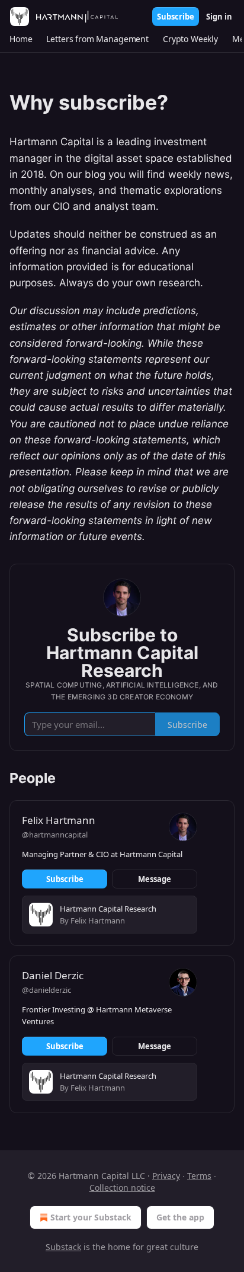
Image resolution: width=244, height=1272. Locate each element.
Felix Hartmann (58, 820)
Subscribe (175, 16)
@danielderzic (46, 990)
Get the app (180, 1217)
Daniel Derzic (53, 975)
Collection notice (122, 1187)
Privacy (166, 1175)
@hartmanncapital (55, 834)
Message (154, 879)
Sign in (219, 16)
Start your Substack (90, 1217)
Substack (63, 1246)
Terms (199, 1175)
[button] (20, 39)
